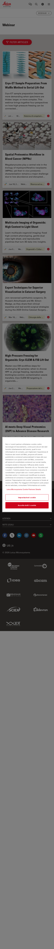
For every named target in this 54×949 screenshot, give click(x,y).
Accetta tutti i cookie (27, 505)
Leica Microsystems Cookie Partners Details (24, 489)
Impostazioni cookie (27, 497)
